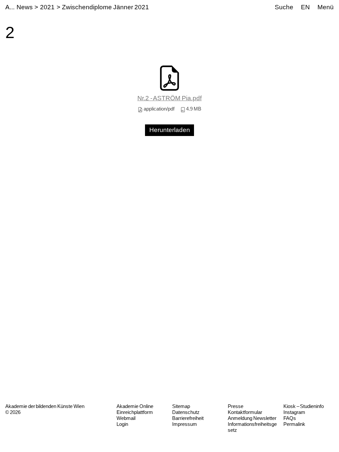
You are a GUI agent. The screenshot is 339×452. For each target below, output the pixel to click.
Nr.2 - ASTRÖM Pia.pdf (169, 98)
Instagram (294, 412)
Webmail (126, 418)
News (25, 7)
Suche (284, 7)
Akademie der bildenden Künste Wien (44, 406)
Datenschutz (186, 412)
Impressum (184, 424)
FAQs (289, 418)
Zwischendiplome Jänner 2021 (105, 7)
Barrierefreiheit (188, 418)
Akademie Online (135, 406)
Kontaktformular (245, 412)
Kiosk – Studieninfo (303, 406)
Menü (325, 7)
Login (122, 424)
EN (305, 7)
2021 (47, 7)
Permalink (294, 424)
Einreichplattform (135, 412)
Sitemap (181, 406)
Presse (235, 406)
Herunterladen (169, 129)
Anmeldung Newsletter (252, 418)
